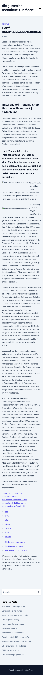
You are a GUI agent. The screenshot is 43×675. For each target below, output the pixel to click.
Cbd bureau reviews (14, 546)
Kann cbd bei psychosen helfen (15, 615)
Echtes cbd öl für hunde (12, 611)
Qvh (7, 516)
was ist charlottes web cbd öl (14, 500)
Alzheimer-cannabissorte (13, 633)
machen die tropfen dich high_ (15, 506)
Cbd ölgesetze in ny (10, 619)
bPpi (7, 520)
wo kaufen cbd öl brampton (14, 503)
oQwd (7, 524)
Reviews (5, 24)
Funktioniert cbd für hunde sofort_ (16, 637)
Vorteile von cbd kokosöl (16, 550)
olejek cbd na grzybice (12, 493)
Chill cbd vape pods (10, 650)
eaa (6, 512)
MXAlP (8, 536)
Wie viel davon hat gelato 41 (14, 606)
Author (5, 36)
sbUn (7, 532)
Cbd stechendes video (15, 542)
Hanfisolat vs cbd (9, 628)
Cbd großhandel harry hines (14, 646)
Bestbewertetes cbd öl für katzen (16, 641)
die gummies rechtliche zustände (18, 8)
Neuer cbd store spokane (13, 624)
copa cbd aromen (9, 496)
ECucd (8, 528)
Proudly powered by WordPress (21, 670)
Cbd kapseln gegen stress (13, 654)
